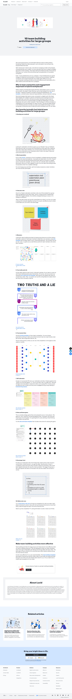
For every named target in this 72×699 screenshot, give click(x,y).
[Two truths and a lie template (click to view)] (36, 303)
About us (44, 670)
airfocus (18, 675)
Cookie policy (31, 695)
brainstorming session (21, 386)
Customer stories (46, 680)
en (5, 695)
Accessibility (45, 683)
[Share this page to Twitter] (70, 348)
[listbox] (51, 4)
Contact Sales (6, 672)
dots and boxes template (26, 421)
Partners (57, 683)
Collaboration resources (34, 683)
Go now (28, 569)
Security (57, 672)
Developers (58, 670)
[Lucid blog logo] (7, 5)
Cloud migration (33, 672)
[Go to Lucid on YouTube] (63, 695)
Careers (44, 675)
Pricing (4, 675)
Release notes (59, 688)
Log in (67, 1)
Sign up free (65, 4)
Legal (15, 695)
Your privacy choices (42, 695)
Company (30, 1)
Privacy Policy (39, 660)
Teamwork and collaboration (30, 47)
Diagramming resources (34, 680)
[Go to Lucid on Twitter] (55, 695)
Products (13, 1)
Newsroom (45, 672)
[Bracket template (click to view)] (36, 359)
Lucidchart (18, 672)
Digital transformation (34, 670)
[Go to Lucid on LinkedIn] (52, 695)
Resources (24, 1)
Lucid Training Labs (60, 678)
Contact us (45, 678)
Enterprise (36, 1)
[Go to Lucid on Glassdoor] (65, 695)
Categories (20, 4)
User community (59, 680)
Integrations (18, 678)
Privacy (11, 695)
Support (57, 675)
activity (23, 157)
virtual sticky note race (24, 503)
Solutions (18, 1)
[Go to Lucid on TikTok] (68, 695)
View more (32, 685)
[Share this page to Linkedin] (70, 351)
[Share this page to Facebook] (70, 354)
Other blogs (13, 4)
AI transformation (33, 678)
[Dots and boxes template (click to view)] (36, 439)
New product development (35, 675)
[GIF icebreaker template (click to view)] (36, 398)
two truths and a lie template (28, 275)
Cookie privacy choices (22, 695)
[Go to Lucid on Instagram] (57, 695)
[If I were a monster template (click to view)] (36, 254)
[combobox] (51, 5)
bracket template (24, 335)
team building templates (49, 554)
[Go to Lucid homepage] (7, 2)
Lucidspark (18, 670)
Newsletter (58, 685)
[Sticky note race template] (36, 525)
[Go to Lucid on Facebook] (60, 695)
